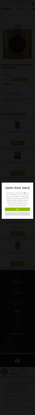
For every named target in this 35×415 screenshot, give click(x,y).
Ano (17, 209)
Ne (17, 214)
